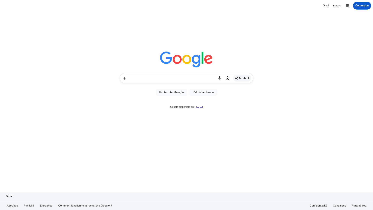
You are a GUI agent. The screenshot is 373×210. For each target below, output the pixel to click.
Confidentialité (318, 205)
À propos (12, 205)
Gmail (326, 5)
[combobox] (172, 78)
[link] (242, 78)
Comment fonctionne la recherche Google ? (85, 205)
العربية (199, 106)
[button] (347, 6)
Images (336, 5)
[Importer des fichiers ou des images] (124, 78)
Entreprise (46, 205)
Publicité (29, 205)
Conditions (339, 205)
